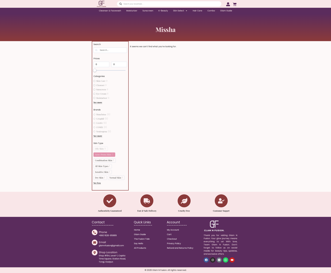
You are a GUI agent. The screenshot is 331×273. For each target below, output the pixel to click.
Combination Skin (103, 160)
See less (97, 183)
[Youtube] (232, 260)
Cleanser (100, 85)
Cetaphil (100, 118)
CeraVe (99, 123)
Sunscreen (147, 10)
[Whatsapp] (225, 260)
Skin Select (178, 10)
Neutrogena (101, 131)
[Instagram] (212, 260)
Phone (103, 232)
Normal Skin (115, 177)
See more (97, 102)
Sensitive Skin (101, 172)
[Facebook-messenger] (219, 260)
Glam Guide (226, 10)
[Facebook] (206, 260)
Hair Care (197, 10)
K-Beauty (163, 10)
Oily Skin (99, 148)
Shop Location (108, 252)
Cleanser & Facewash (110, 10)
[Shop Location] (94, 252)
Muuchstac (101, 114)
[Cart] (235, 4)
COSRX (99, 127)
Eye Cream (101, 93)
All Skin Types (101, 166)
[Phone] (94, 232)
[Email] (94, 242)
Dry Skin (99, 177)
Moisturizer (131, 10)
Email (102, 242)
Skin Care (100, 81)
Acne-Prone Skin (103, 154)
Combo (211, 10)
